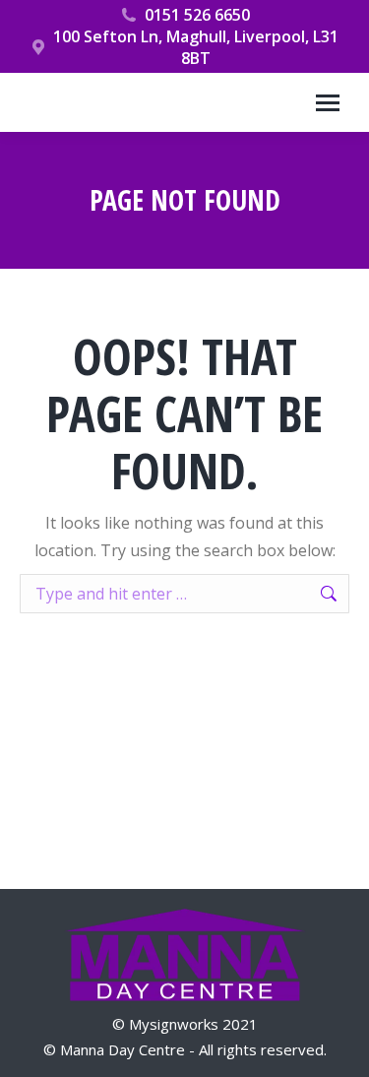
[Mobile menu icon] (327, 103)
